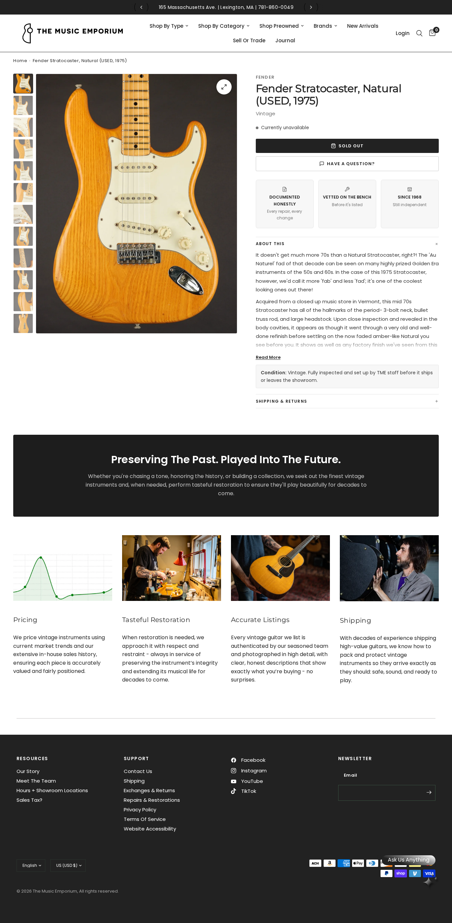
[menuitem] (169, 26)
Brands (323, 25)
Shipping (134, 780)
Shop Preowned (279, 25)
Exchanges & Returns (149, 790)
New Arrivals (363, 25)
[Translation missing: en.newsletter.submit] (428, 792)
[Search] (419, 33)
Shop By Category (221, 25)
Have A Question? (351, 164)
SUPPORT (136, 758)
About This (270, 243)
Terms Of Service (145, 819)
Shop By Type (166, 25)
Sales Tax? (29, 799)
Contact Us (138, 771)
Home (20, 60)
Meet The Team (36, 780)
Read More (268, 357)
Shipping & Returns (281, 401)
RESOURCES (32, 758)
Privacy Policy (140, 809)
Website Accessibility (150, 828)
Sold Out (351, 146)
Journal (285, 40)
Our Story (28, 771)
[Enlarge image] (224, 86)
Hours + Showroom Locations (52, 790)
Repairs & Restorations (152, 799)
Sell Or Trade (249, 40)
